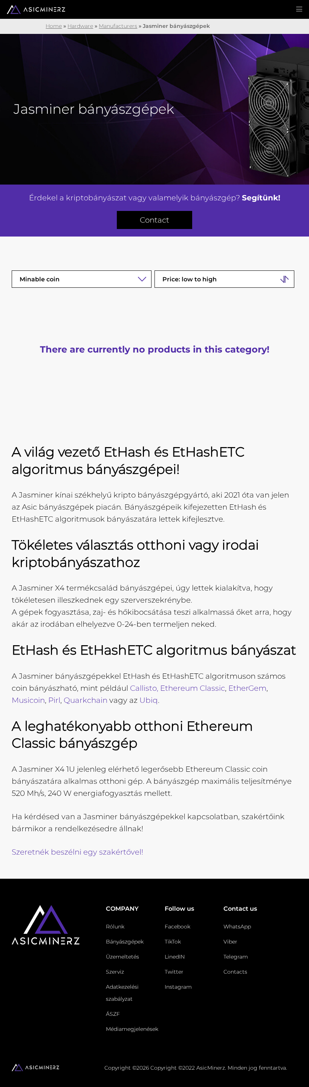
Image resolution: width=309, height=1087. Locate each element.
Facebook (177, 926)
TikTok (173, 941)
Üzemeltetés (122, 956)
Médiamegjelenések (132, 1029)
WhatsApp (237, 926)
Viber (230, 941)
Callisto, (144, 688)
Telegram (235, 956)
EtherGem (247, 688)
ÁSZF (113, 1014)
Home (54, 26)
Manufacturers (118, 26)
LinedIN (175, 956)
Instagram (178, 986)
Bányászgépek (125, 941)
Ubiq (148, 700)
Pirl (54, 700)
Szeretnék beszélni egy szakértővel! (77, 851)
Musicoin (28, 700)
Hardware (80, 26)
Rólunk (115, 926)
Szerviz (115, 971)
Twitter (174, 971)
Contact (154, 219)
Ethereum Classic (192, 688)
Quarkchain (85, 700)
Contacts (235, 971)
